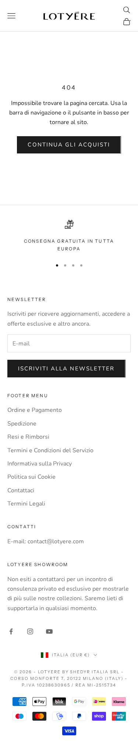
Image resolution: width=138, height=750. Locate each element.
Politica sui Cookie (31, 477)
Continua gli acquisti (69, 144)
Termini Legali (26, 504)
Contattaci (20, 490)
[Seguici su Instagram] (30, 631)
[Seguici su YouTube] (49, 631)
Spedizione (21, 424)
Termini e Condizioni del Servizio (50, 450)
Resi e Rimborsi (28, 437)
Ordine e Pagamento (34, 410)
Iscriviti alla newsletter (66, 368)
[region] (69, 236)
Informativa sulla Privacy (39, 464)
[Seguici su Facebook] (11, 631)
